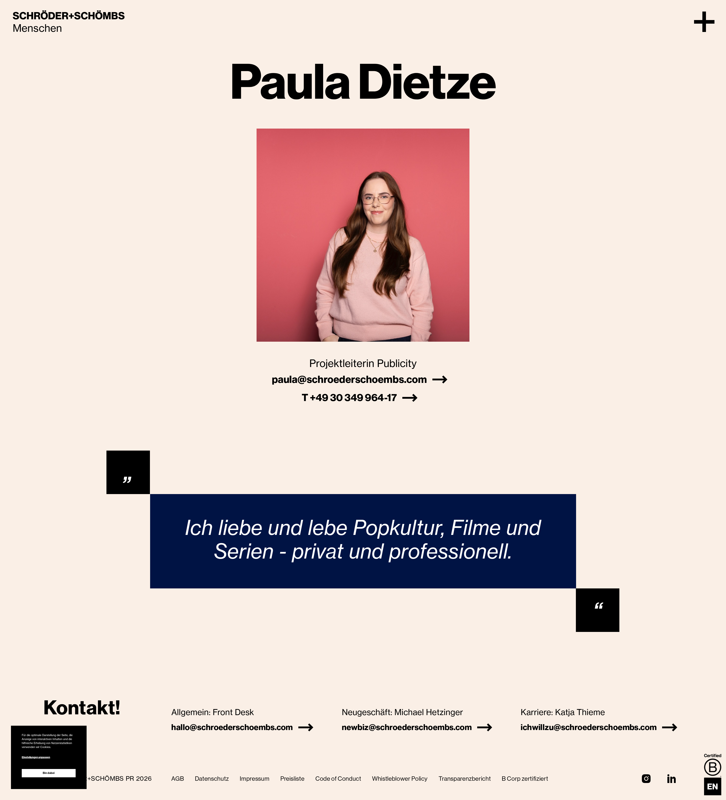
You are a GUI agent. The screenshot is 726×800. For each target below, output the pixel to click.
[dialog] (49, 757)
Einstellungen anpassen (36, 757)
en (712, 786)
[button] (704, 21)
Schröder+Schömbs (69, 16)
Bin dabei (49, 773)
